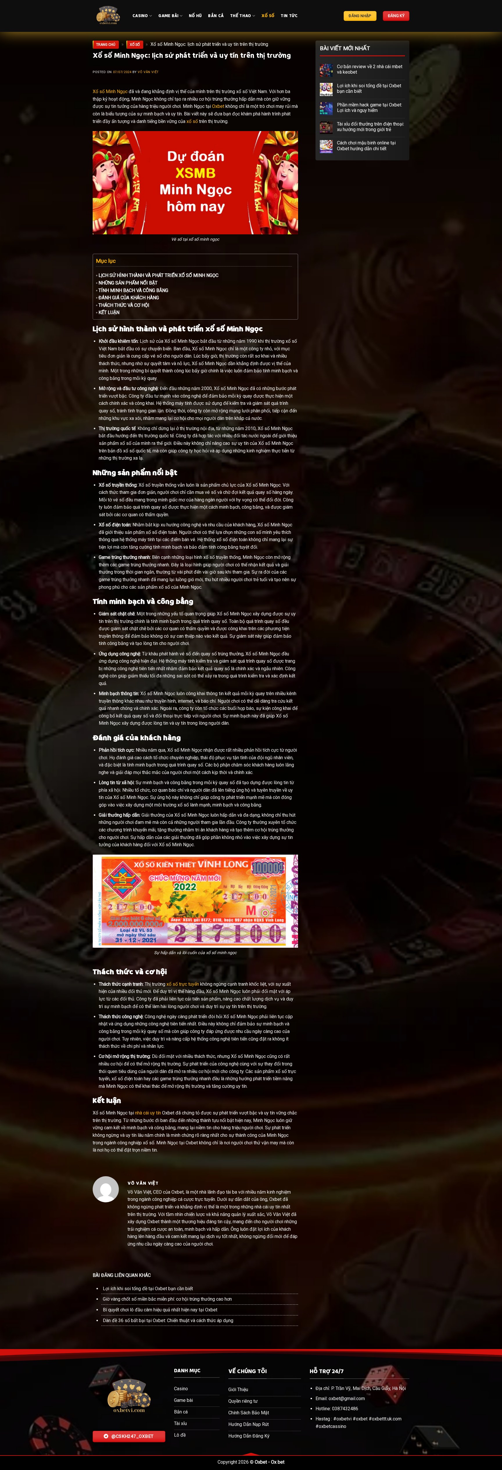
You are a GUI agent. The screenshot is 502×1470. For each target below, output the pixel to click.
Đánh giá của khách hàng (128, 297)
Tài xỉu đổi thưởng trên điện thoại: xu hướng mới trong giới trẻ (370, 126)
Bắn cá (216, 16)
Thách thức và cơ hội (123, 305)
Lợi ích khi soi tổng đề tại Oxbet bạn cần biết (148, 1288)
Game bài (168, 16)
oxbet (361, 1419)
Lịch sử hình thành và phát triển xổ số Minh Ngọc (158, 275)
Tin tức (289, 16)
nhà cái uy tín (148, 1113)
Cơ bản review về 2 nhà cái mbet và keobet (369, 69)
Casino (140, 16)
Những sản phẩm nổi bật (127, 283)
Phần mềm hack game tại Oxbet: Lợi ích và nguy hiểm (369, 107)
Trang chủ (105, 45)
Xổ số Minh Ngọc (110, 91)
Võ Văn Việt (148, 72)
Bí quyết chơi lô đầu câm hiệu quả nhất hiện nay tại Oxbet (160, 1310)
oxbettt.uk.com (386, 1419)
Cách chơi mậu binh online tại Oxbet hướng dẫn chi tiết (366, 145)
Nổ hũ (195, 16)
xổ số (192, 121)
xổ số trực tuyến (182, 984)
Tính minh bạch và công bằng (133, 290)
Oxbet (218, 106)
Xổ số (267, 16)
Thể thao (240, 16)
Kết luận (108, 312)
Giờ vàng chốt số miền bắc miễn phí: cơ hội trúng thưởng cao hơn (167, 1299)
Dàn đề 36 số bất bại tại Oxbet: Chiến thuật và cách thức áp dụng (168, 1320)
